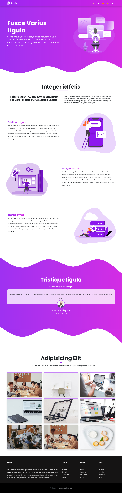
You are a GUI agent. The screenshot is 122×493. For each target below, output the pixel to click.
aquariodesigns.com (65, 488)
